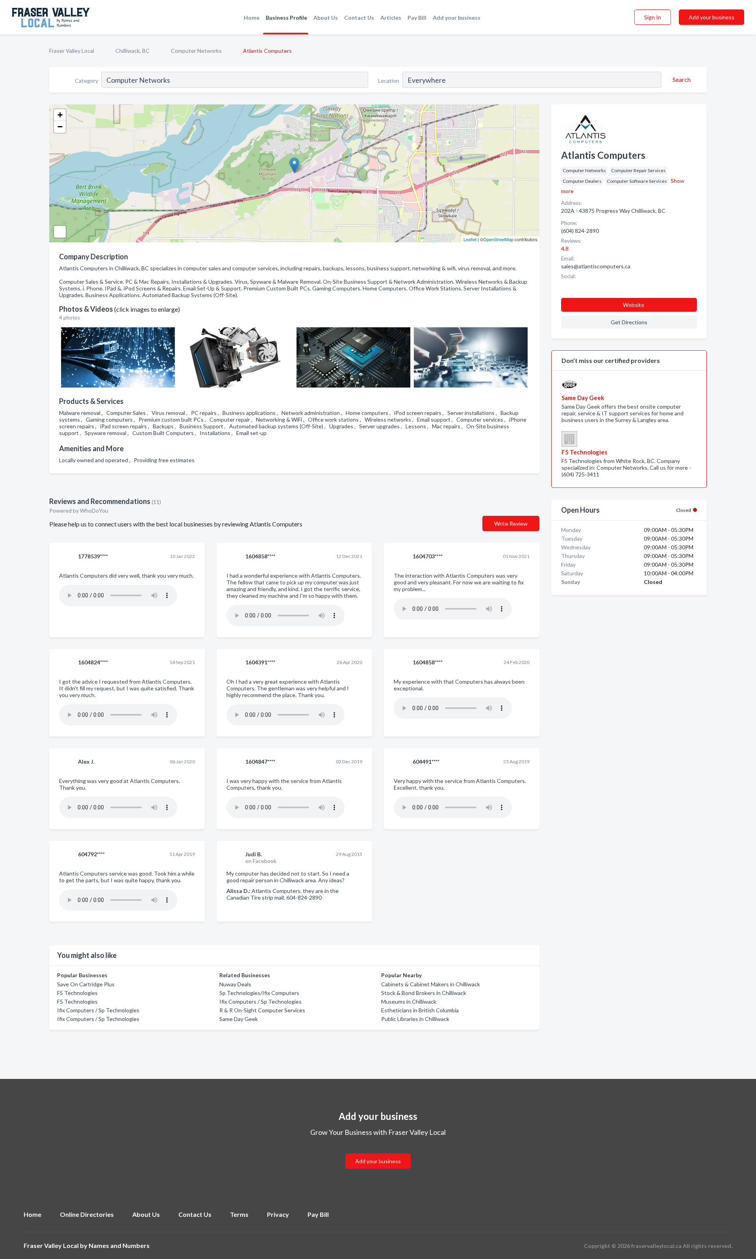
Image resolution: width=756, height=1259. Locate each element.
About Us (325, 17)
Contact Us (359, 17)
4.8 (565, 248)
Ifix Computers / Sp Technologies (98, 1010)
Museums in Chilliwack (408, 1001)
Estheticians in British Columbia (420, 1010)
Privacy (278, 1214)
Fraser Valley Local (71, 50)
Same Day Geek (238, 1018)
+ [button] (60, 115)
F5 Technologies (77, 992)
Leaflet (469, 239)
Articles (390, 17)
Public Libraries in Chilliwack (415, 1018)
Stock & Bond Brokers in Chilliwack (423, 992)
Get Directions (629, 322)
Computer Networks (196, 50)
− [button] (60, 127)
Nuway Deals (235, 984)
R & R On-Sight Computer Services (262, 1010)
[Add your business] (378, 1151)
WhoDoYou (94, 510)
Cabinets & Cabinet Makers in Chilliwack (430, 984)
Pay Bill (417, 17)
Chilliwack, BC (132, 50)
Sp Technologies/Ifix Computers (259, 992)
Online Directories (87, 1214)
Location (388, 80)
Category (86, 80)
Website (633, 304)
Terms (239, 1214)
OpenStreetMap (498, 239)
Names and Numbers (119, 1245)
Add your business (456, 17)
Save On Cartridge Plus (86, 984)
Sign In (652, 17)
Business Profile (286, 17)
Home (251, 17)
